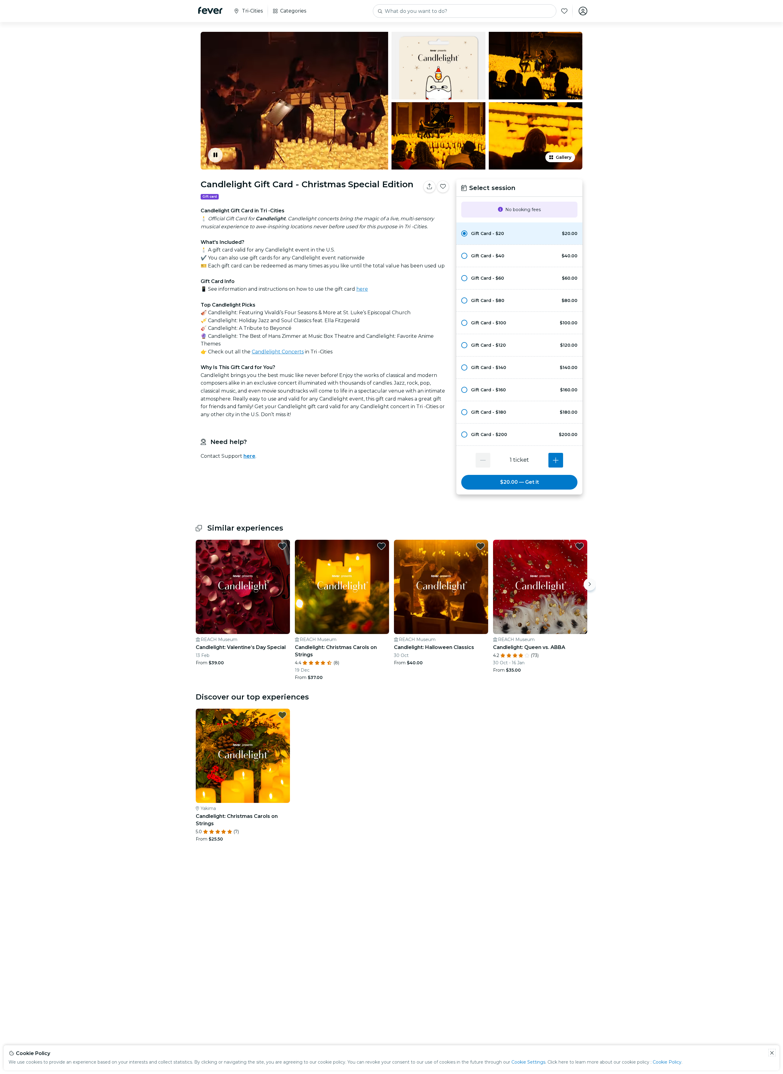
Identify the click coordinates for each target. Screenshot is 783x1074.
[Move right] (590, 584)
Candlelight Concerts (278, 352)
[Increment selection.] (555, 460)
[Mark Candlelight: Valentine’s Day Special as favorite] (282, 546)
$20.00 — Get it (519, 482)
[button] (519, 233)
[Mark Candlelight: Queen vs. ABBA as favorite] (580, 546)
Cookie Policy (667, 1062)
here (362, 289)
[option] (519, 233)
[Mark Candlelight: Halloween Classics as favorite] (480, 546)
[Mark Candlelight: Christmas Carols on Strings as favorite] (381, 546)
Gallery (563, 157)
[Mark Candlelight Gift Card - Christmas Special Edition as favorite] (443, 187)
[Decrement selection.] (483, 460)
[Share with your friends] (429, 187)
